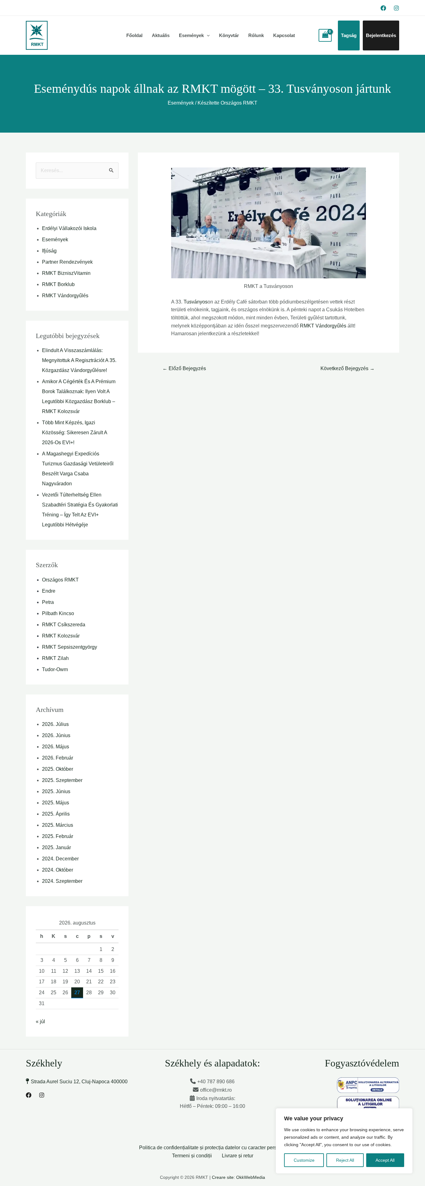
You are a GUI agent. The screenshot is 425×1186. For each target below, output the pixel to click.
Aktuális (161, 35)
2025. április (56, 814)
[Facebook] (383, 8)
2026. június (56, 735)
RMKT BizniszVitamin (66, 273)
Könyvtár (229, 35)
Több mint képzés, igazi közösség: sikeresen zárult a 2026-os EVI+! (74, 432)
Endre (48, 591)
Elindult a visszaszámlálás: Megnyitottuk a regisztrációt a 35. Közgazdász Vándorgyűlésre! (79, 360)
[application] (207, 35)
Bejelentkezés (381, 35)
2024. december (60, 858)
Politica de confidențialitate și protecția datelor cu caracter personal (212, 1147)
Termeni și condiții (192, 1155)
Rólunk (256, 35)
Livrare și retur (237, 1155)
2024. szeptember (62, 881)
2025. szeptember (62, 780)
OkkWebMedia (250, 1177)
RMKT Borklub (58, 284)
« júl (40, 1021)
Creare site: (223, 1177)
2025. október (57, 769)
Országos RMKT (60, 579)
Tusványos (196, 301)
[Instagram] (396, 8)
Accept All (385, 1160)
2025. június (56, 791)
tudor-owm (55, 669)
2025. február (57, 836)
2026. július (55, 724)
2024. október (57, 870)
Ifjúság (49, 250)
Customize (304, 1160)
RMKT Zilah (55, 658)
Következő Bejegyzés (347, 368)
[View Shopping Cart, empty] (325, 35)
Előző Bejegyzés (184, 368)
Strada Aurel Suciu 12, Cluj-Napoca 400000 (79, 1081)
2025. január (56, 847)
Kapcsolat (284, 35)
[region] (344, 1141)
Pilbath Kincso (58, 613)
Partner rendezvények (67, 262)
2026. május (55, 746)
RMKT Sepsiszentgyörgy (69, 647)
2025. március (57, 825)
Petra (48, 602)
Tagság (349, 35)
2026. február (57, 757)
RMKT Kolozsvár (61, 635)
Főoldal (134, 35)
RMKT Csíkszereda (63, 624)
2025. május (55, 802)
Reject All (345, 1160)
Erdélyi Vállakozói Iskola (69, 228)
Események (191, 35)
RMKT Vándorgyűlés (65, 295)
